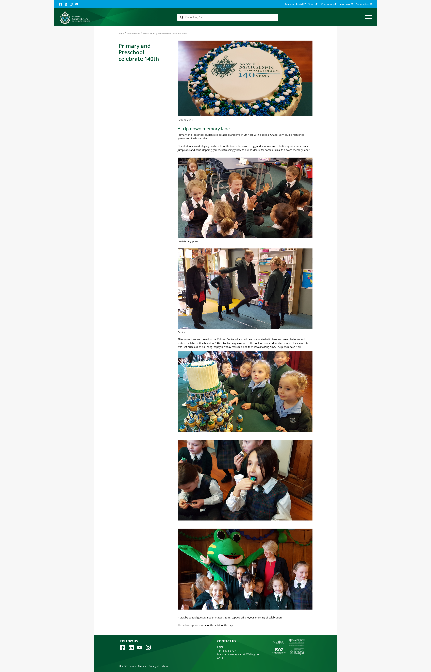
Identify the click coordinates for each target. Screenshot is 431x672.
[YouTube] (76, 4)
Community (328, 4)
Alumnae (345, 4)
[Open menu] (368, 17)
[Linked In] (66, 4)
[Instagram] (71, 4)
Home (121, 33)
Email (220, 646)
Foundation (362, 4)
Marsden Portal (294, 4)
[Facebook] (60, 4)
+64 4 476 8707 (226, 650)
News (145, 33)
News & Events (133, 33)
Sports (312, 4)
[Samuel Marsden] (74, 17)
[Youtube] (139, 647)
